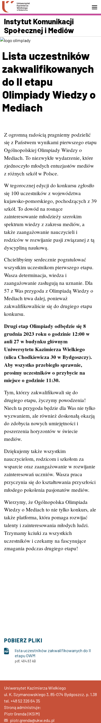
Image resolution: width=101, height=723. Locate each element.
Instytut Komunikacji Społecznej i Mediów (39, 26)
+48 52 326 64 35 (25, 700)
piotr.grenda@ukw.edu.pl (32, 720)
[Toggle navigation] (96, 7)
